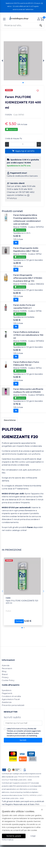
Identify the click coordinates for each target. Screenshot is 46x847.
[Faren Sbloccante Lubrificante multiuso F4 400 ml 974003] (6, 391)
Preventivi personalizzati (13, 705)
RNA (37, 804)
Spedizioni (6, 690)
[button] (23, 82)
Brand (4, 674)
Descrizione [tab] (10, 420)
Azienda (5, 665)
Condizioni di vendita (11, 696)
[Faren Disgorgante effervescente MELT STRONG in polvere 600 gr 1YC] (6, 277)
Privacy (5, 677)
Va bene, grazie (13, 836)
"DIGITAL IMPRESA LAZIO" (32, 795)
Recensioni (7, 668)
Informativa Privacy (19, 729)
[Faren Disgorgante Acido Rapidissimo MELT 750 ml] (6, 250)
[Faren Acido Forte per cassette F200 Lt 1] (6, 307)
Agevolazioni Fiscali (11, 699)
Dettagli (19, 621)
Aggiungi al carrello (24, 151)
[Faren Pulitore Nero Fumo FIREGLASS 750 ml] (6, 364)
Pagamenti (7, 693)
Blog (4, 671)
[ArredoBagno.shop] (19, 18)
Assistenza (6, 702)
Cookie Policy (8, 680)
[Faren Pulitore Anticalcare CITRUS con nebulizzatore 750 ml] (6, 334)
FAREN (8, 114)
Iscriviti (23, 740)
